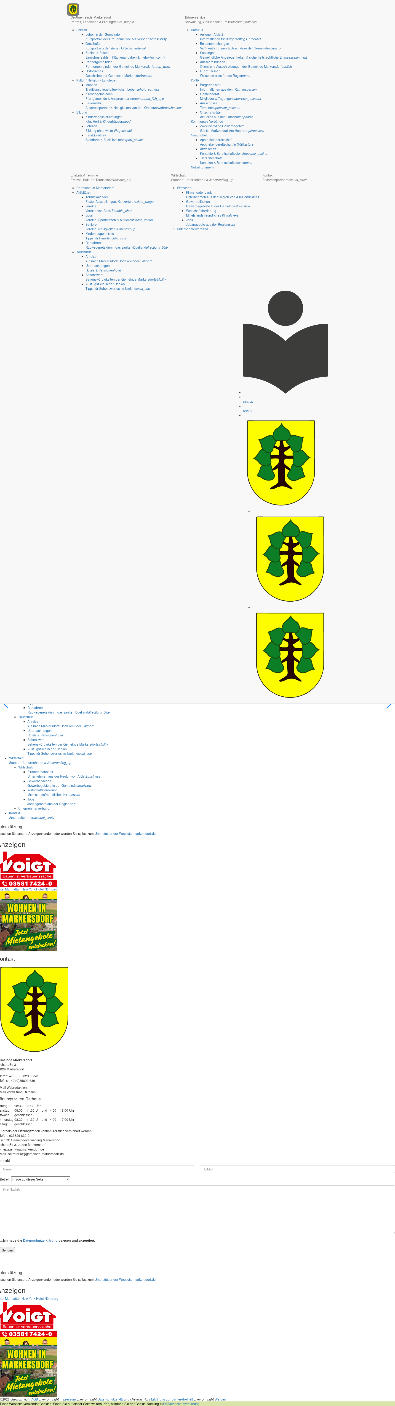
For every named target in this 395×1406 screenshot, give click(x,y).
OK (165, 1403)
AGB (34, 1399)
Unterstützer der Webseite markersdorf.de (125, 833)
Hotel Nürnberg (47, 889)
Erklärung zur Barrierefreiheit (172, 1399)
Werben (220, 1399)
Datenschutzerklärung (40, 1240)
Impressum (68, 1399)
